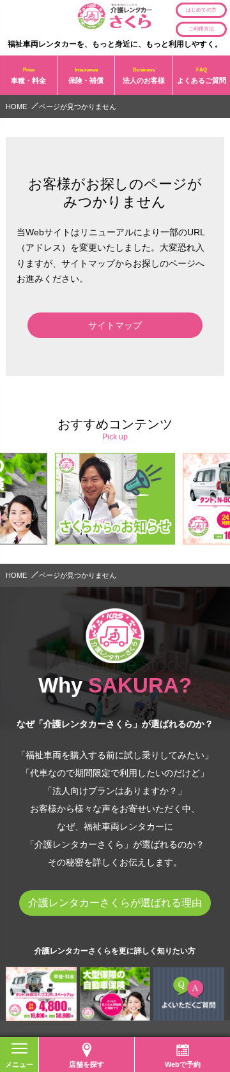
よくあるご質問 (201, 75)
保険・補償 (85, 75)
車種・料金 (28, 75)
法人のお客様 (144, 75)
